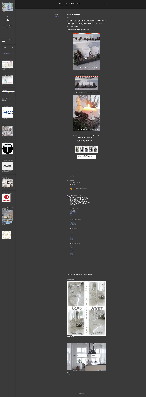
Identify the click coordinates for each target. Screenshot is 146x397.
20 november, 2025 (77, 219)
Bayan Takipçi (73, 224)
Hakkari (71, 246)
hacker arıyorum (73, 212)
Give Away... (70, 337)
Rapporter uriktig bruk (7, 53)
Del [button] (55, 11)
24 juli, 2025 (76, 208)
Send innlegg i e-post (72, 175)
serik (71, 215)
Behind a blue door (69, 3)
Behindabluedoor (77, 188)
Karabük (72, 250)
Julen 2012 (56, 16)
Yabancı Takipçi (73, 223)
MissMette (72, 195)
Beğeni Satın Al (73, 222)
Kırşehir (72, 254)
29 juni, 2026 (76, 228)
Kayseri (71, 247)
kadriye (71, 214)
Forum (71, 231)
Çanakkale (72, 251)
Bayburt (71, 252)
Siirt (71, 248)
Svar (71, 193)
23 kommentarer (72, 374)
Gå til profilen (7, 27)
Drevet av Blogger (82, 393)
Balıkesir (72, 249)
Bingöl (71, 253)
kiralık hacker (73, 211)
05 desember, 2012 (77, 182)
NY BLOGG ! (70, 372)
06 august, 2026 (77, 243)
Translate (11, 92)
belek (71, 213)
